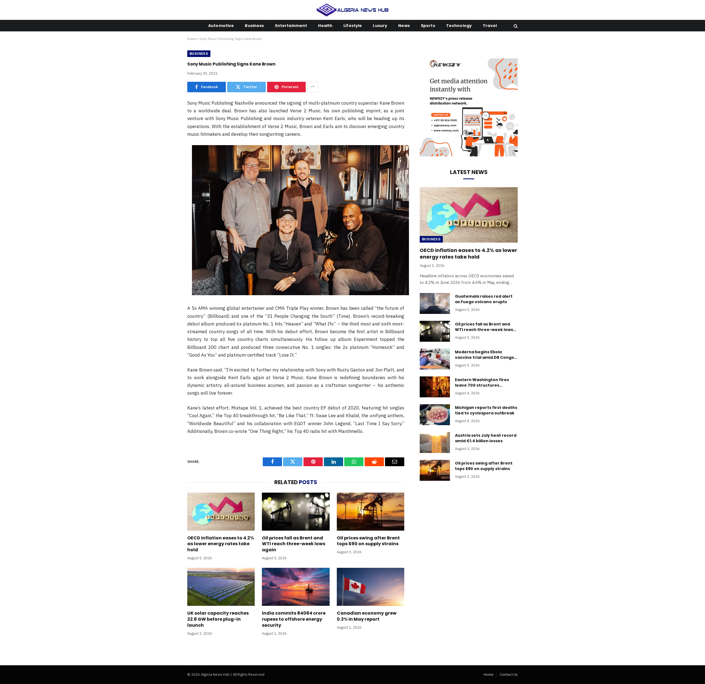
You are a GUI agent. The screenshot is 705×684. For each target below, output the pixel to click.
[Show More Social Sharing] (312, 87)
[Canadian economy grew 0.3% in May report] (370, 587)
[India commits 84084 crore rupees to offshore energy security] (295, 587)
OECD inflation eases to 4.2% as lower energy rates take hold (220, 544)
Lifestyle (352, 25)
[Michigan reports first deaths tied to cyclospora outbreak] (435, 414)
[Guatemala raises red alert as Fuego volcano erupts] (435, 303)
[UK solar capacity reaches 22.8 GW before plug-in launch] (221, 587)
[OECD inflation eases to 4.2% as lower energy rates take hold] (221, 512)
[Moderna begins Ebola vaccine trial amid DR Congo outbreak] (435, 359)
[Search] (515, 25)
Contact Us (509, 674)
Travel (490, 25)
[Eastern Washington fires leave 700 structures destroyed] (435, 386)
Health (325, 25)
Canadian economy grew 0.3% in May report (367, 616)
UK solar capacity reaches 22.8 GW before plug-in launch (218, 619)
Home (191, 39)
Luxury (380, 25)
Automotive (221, 25)
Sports (428, 25)
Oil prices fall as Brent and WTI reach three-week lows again (293, 544)
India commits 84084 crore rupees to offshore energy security (294, 619)
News (404, 25)
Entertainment (291, 25)
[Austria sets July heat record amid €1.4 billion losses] (435, 442)
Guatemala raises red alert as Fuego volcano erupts (484, 299)
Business (254, 25)
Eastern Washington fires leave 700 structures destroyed (482, 382)
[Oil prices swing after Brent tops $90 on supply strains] (370, 512)
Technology (459, 25)
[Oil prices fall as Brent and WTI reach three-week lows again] (295, 512)
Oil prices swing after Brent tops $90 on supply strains (368, 541)
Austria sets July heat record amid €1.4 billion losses (485, 438)
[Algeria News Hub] (352, 10)
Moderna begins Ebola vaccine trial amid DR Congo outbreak (484, 354)
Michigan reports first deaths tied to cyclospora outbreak (486, 410)
